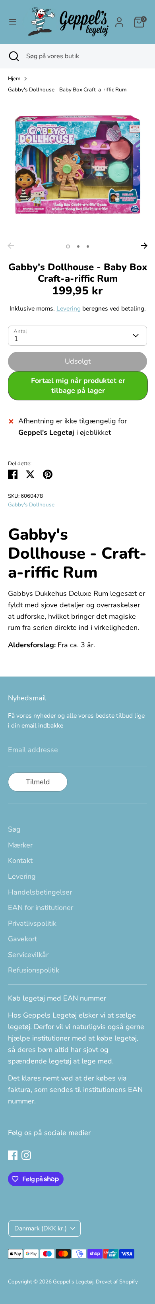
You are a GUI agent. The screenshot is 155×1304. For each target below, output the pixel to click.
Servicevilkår (28, 954)
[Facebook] (12, 1155)
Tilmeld (38, 782)
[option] (77, 169)
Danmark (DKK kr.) (40, 1228)
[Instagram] (26, 1155)
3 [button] (88, 246)
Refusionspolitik (33, 970)
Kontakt (20, 860)
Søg (14, 829)
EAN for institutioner (40, 907)
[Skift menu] (11, 22)
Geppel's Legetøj (73, 1281)
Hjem (14, 78)
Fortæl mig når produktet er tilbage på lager (78, 385)
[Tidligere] (10, 245)
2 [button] (78, 246)
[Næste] (144, 245)
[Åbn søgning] (13, 56)
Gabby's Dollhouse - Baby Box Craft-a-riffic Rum (67, 89)
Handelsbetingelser (40, 892)
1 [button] (68, 246)
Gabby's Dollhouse (31, 504)
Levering (68, 308)
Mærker (20, 845)
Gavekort (22, 939)
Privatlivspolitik (32, 923)
